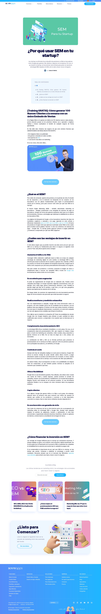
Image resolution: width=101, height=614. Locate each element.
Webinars (82, 584)
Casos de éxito (84, 586)
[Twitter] (81, 602)
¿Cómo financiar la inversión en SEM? (49, 100)
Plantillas (39, 3)
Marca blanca (49, 3)
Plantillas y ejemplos (14, 584)
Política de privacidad (28, 609)
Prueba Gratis (89, 3)
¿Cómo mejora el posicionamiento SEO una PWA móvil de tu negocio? (49, 506)
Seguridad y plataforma (15, 586)
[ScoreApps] (10, 4)
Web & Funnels (13, 577)
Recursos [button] (59, 3)
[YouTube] (84, 602)
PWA (10, 596)
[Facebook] (77, 602)
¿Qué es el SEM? (43, 94)
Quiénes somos (66, 577)
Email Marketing (13, 582)
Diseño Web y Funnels (32, 577)
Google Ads (70, 270)
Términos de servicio (13, 609)
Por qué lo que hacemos (68, 579)
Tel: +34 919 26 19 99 (27, 604)
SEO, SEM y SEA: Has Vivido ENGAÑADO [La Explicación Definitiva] (23, 506)
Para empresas (49, 577)
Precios (69, 3)
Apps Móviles (12, 589)
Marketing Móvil (84, 577)
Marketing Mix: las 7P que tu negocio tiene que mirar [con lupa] (77, 506)
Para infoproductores (50, 582)
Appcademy (83, 582)
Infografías (82, 591)
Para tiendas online (50, 584)
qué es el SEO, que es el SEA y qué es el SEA (54, 223)
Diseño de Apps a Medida (33, 579)
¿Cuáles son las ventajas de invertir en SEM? (51, 97)
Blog (81, 579)
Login (93, 0)
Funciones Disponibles (14, 591)
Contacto (64, 582)
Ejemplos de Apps (13, 593)
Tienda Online (12, 579)
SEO (39, 137)
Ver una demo (24, 546)
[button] (88, 0)
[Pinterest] (88, 602)
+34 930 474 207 (70, 0)
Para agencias (48, 579)
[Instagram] (74, 602)
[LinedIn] (92, 602)
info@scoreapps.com (13, 604)
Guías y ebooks (84, 589)
